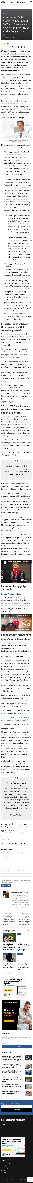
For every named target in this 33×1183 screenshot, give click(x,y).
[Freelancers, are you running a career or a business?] (28, 1093)
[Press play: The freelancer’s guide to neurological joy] (9, 957)
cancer (24, 199)
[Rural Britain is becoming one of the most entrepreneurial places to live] (23, 937)
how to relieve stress (14, 832)
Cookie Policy (4, 1168)
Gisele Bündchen (5, 832)
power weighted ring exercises (8, 836)
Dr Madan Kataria (23, 830)
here (27, 724)
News (19, 934)
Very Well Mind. (21, 827)
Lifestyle (5, 13)
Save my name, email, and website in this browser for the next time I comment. (16, 881)
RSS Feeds (3, 1172)
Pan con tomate (18, 229)
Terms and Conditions (6, 1163)
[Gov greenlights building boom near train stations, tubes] (28, 1072)
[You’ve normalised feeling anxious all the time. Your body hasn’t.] (28, 1086)
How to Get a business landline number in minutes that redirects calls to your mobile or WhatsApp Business (24, 920)
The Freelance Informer (13, 59)
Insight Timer (17, 735)
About (2, 1128)
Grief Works (5, 713)
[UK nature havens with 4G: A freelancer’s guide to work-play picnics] (9, 937)
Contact (3, 1130)
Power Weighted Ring (11, 593)
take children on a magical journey (13, 769)
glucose (17, 188)
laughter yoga (15, 834)
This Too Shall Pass (20, 713)
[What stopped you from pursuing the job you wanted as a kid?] (23, 957)
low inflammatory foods (12, 182)
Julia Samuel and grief (6, 834)
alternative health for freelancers (11, 830)
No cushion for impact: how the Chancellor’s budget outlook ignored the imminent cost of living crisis (9, 920)
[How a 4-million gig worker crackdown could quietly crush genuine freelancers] (28, 1066)
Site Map (3, 1170)
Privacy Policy (4, 1166)
